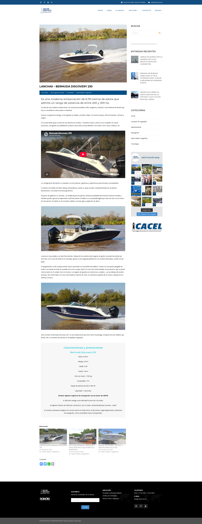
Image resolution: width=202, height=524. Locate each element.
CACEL (109, 10)
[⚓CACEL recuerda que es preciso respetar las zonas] (157, 191)
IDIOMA (158, 10)
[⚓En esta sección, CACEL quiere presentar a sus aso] (157, 169)
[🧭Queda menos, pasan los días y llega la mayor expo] (147, 169)
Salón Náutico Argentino (84, 93)
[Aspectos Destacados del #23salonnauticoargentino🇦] (157, 201)
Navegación (135, 133)
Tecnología (135, 144)
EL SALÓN (120, 10)
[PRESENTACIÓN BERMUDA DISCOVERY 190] (53, 436)
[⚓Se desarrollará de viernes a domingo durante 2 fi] (136, 201)
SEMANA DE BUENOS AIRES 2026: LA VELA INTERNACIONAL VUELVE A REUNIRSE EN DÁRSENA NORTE (151, 78)
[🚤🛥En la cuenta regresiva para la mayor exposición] (157, 180)
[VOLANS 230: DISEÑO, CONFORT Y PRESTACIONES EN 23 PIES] (112, 436)
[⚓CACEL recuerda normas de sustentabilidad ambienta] (136, 169)
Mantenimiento (136, 127)
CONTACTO (146, 10)
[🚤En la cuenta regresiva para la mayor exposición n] (136, 191)
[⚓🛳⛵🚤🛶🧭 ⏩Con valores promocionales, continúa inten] (136, 180)
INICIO (100, 10)
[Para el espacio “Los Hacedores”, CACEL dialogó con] (147, 180)
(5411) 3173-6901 (140, 2)
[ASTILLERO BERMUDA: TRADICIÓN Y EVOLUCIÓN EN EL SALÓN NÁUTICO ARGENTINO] (82, 436)
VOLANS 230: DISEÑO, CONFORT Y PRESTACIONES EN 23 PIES (110, 446)
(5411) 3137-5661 (129, 2)
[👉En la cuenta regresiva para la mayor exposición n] (147, 191)
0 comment (70, 93)
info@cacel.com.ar (157, 2)
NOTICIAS (133, 10)
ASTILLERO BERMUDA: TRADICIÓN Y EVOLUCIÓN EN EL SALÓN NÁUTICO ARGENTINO (82, 447)
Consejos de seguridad (139, 122)
